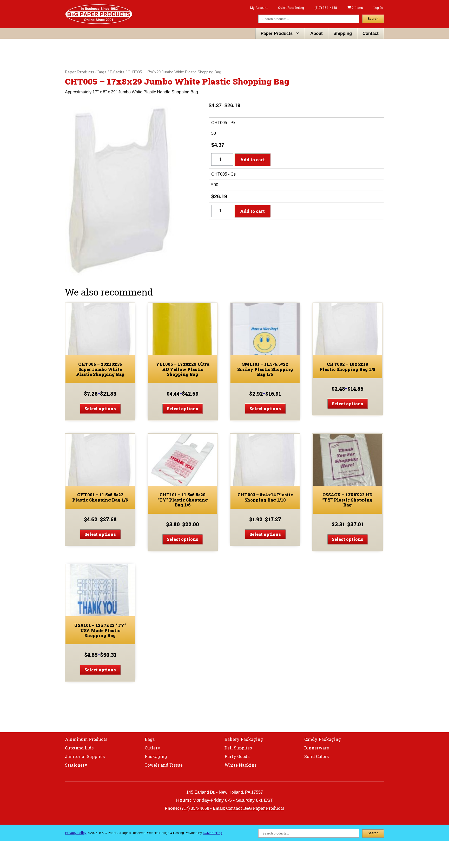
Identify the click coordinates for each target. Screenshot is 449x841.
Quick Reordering (291, 7)
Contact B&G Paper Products (255, 808)
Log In (378, 7)
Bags (102, 71)
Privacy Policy (75, 833)
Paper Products (277, 33)
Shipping (342, 33)
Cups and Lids (79, 747)
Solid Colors (316, 756)
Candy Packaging (322, 739)
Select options (100, 408)
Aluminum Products (86, 739)
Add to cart (252, 160)
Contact (370, 33)
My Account (259, 7)
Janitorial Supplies (85, 756)
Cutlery (152, 747)
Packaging (156, 756)
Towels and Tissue (164, 765)
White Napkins (240, 765)
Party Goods (236, 756)
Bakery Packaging (243, 739)
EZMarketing (212, 833)
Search (373, 19)
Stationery (76, 765)
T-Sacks (117, 71)
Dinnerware (316, 747)
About (316, 33)
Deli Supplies (238, 747)
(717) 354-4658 (325, 7)
